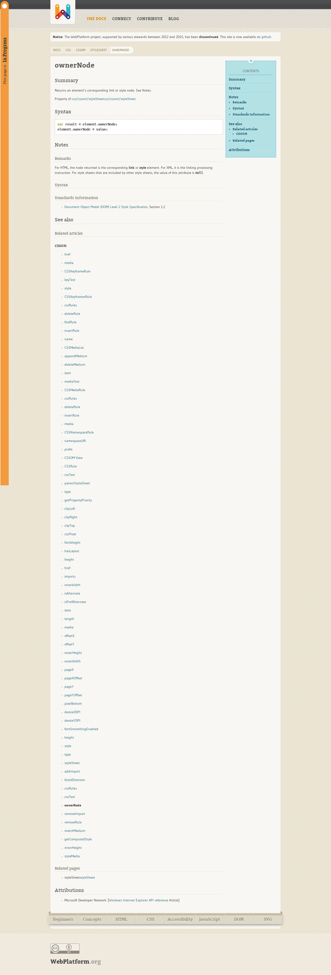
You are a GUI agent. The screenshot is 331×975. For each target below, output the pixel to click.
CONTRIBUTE (150, 18)
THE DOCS (96, 18)
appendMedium (75, 356)
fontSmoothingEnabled (81, 729)
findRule (70, 322)
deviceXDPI (72, 712)
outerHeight (73, 652)
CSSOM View (73, 458)
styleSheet (98, 50)
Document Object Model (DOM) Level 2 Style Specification (106, 207)
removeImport (74, 814)
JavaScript (209, 919)
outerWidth (72, 661)
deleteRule (72, 313)
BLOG (173, 18)
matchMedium (74, 830)
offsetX (69, 636)
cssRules (70, 305)
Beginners (63, 919)
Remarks (239, 102)
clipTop (69, 525)
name (68, 339)
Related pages (243, 141)
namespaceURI (75, 441)
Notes (233, 97)
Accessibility (180, 919)
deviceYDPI (72, 720)
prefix (68, 449)
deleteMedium (74, 364)
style (67, 288)
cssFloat (70, 534)
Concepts (92, 919)
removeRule (73, 822)
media (68, 263)
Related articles (245, 129)
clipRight (70, 517)
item (67, 373)
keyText (69, 280)
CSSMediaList (74, 347)
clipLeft (69, 508)
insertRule (71, 330)
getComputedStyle (78, 839)
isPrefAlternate (75, 602)
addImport (72, 771)
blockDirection (74, 780)
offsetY (69, 644)
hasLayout (71, 551)
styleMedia (72, 856)
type (67, 491)
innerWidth (72, 585)
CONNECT (121, 18)
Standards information (251, 114)
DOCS (57, 50)
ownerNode (120, 50)
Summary (237, 79)
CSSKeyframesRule (78, 296)
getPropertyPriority (78, 500)
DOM (239, 919)
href (67, 254)
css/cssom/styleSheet (88, 99)
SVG (268, 919)
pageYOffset (73, 695)
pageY (69, 686)
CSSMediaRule (74, 390)
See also (235, 124)
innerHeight (73, 847)
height (69, 559)
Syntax (234, 88)
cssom (80, 50)
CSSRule (70, 466)
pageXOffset (73, 678)
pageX (69, 669)
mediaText (71, 381)
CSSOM (241, 134)
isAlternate (72, 593)
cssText (69, 474)
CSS (150, 919)
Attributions (239, 150)
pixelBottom (73, 703)
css (68, 50)
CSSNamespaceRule (79, 432)
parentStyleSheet (77, 483)
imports (70, 576)
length (69, 619)
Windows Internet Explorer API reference (138, 900)
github (266, 37)
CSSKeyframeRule (77, 271)
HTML (121, 919)
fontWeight (72, 542)
